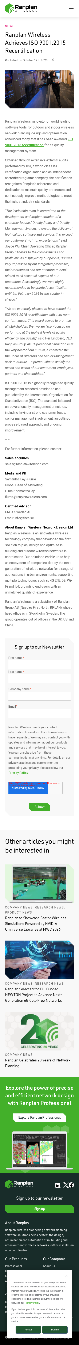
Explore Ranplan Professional (39, 1117)
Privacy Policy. (18, 773)
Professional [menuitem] (13, 1266)
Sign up (39, 1208)
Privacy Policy (32, 1303)
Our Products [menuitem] (16, 1258)
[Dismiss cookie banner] (66, 1276)
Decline (55, 1329)
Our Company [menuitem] (54, 1258)
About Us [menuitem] (49, 1266)
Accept (28, 1329)
